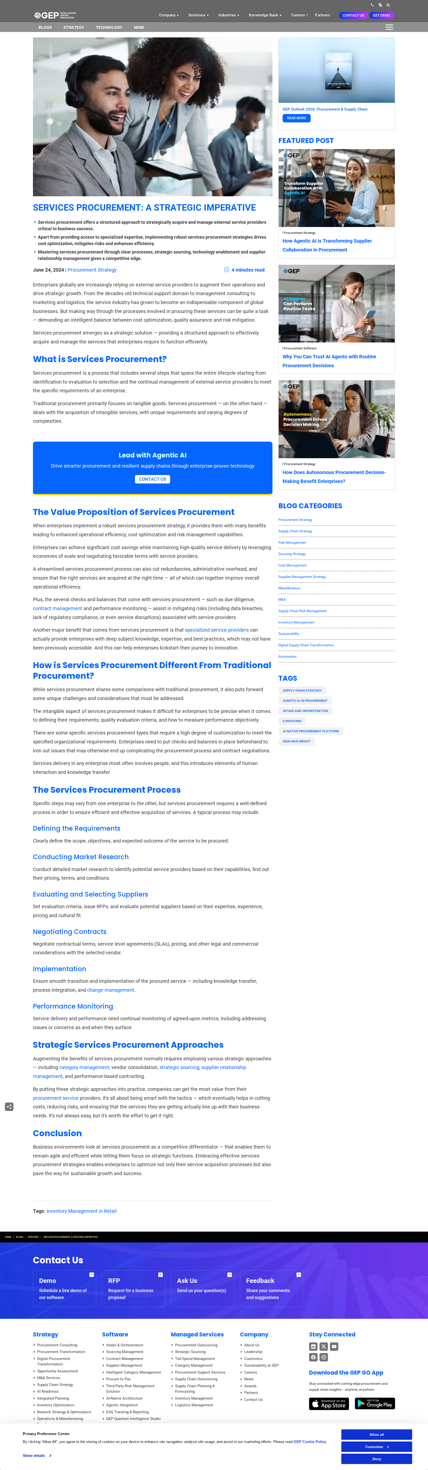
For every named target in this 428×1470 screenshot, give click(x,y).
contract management (57, 608)
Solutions (197, 15)
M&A (282, 599)
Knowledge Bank (264, 15)
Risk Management (292, 542)
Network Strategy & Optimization (64, 1412)
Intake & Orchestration (124, 1345)
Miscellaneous (289, 588)
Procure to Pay (118, 1379)
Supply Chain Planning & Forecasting (195, 1389)
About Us (252, 1345)
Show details (34, 1455)
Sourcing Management (124, 1352)
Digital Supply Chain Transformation (306, 645)
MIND (139, 27)
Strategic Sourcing (190, 1352)
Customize (374, 1447)
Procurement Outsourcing (196, 1345)
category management (84, 1067)
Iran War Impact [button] (297, 741)
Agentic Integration (122, 1405)
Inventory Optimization (55, 1405)
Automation (287, 656)
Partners (322, 15)
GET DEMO (381, 15)
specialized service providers (217, 630)
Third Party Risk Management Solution (130, 1389)
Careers (298, 15)
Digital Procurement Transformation (53, 1362)
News (249, 1379)
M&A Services (48, 1378)
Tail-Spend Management (195, 1359)
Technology (109, 27)
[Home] (55, 15)
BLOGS (45, 27)
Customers (253, 1359)
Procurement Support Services (200, 1372)
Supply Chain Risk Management (302, 611)
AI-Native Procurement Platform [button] (311, 731)
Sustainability (288, 634)
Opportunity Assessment (57, 1371)
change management (110, 990)
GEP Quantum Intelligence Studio (133, 1418)
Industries (227, 15)
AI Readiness (48, 1391)
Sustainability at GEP (261, 1365)
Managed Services (197, 1334)
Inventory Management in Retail (82, 1211)
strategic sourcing (179, 1067)
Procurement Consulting (57, 1345)
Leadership (253, 1352)
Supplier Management (124, 1365)
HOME (8, 1237)
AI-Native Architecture (124, 1398)
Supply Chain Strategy (295, 531)
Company (168, 15)
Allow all (377, 1435)
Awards (250, 1386)
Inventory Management (296, 622)
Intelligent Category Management (133, 1372)
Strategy (73, 27)
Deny (377, 1459)
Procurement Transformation (61, 1352)
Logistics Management (194, 1405)
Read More (296, 118)
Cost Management (292, 565)
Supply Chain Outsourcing (196, 1379)
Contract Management (124, 1359)
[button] (380, 5)
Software (115, 1334)
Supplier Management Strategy (302, 577)
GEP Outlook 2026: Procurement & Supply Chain (325, 109)
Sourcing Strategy (292, 554)
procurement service (56, 1098)
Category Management (194, 1365)
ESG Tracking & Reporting (127, 1412)
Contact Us (353, 15)
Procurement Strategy (92, 270)
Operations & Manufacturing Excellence (60, 1421)
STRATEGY (33, 1237)
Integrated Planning (53, 1398)
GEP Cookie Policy (310, 1442)
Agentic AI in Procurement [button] (305, 701)
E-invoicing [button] (292, 721)
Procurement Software (300, 348)
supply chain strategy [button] (302, 690)
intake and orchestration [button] (305, 711)
